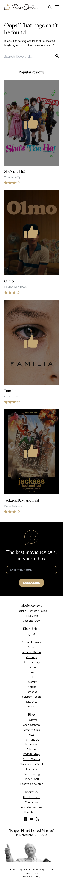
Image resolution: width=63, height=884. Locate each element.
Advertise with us (31, 807)
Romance (32, 691)
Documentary (31, 662)
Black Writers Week (31, 764)
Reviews (31, 720)
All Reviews (31, 615)
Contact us (31, 802)
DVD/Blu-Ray (31, 754)
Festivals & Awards (31, 784)
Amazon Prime (31, 652)
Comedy (31, 657)
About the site (31, 797)
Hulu (31, 677)
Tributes (31, 749)
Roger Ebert (31, 779)
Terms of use (31, 873)
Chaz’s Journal (31, 724)
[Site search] (50, 7)
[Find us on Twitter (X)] (37, 819)
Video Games (31, 759)
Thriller (32, 706)
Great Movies (31, 729)
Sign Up (31, 634)
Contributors (31, 812)
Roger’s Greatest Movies (31, 610)
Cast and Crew (31, 620)
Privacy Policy (31, 876)
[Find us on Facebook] (25, 819)
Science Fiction (31, 696)
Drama (31, 667)
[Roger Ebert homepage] (21, 7)
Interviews (31, 744)
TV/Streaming (31, 774)
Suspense (31, 701)
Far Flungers (31, 739)
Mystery (32, 682)
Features (31, 769)
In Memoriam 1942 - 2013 (31, 835)
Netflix (31, 686)
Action (32, 647)
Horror (32, 672)
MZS (31, 734)
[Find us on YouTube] (31, 819)
